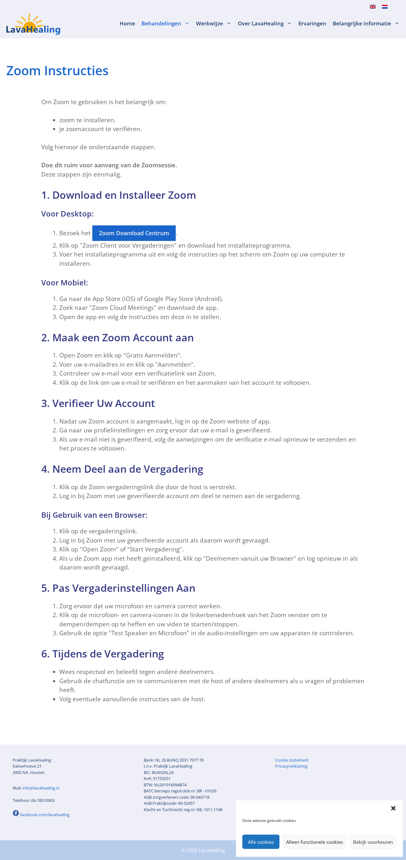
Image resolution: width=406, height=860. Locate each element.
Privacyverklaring (291, 766)
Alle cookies (261, 842)
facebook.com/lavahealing (44, 814)
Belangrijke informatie (362, 23)
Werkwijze (209, 23)
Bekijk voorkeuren (373, 842)
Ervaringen (312, 23)
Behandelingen (161, 23)
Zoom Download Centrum (134, 233)
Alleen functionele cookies (314, 842)
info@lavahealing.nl (41, 788)
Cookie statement (292, 760)
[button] (393, 808)
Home (127, 23)
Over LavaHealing (261, 23)
